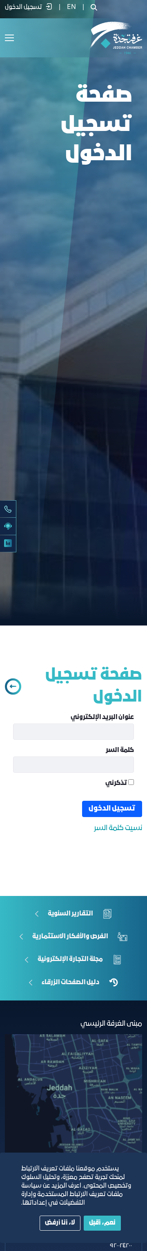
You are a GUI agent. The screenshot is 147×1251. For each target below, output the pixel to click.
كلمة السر (120, 750)
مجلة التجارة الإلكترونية (70, 959)
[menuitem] (71, 7)
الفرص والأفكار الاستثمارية (70, 937)
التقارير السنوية (70, 914)
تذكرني (116, 783)
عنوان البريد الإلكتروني (102, 717)
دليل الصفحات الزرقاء (70, 983)
